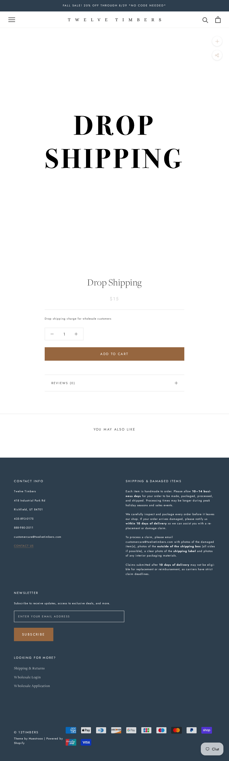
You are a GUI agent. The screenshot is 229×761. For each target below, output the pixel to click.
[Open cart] (218, 19)
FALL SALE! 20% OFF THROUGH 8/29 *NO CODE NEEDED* (114, 5)
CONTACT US (24, 546)
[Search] (205, 20)
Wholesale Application (32, 686)
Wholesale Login (27, 677)
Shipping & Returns (29, 668)
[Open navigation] (11, 19)
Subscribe (33, 634)
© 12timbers (26, 732)
